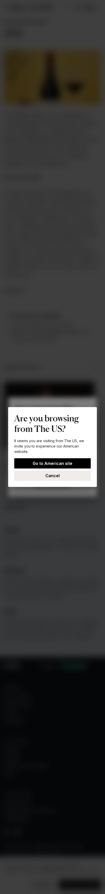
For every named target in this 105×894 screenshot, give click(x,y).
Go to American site (52, 463)
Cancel (52, 475)
